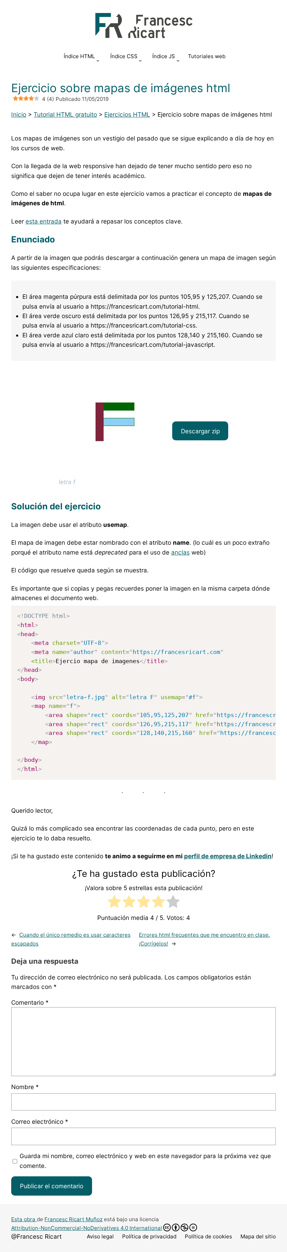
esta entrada (44, 221)
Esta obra (24, 1219)
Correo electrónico (39, 1121)
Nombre (25, 1087)
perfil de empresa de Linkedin (228, 856)
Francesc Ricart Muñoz (73, 1219)
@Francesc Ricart (36, 1236)
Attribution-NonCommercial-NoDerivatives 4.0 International (86, 1228)
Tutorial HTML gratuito (65, 114)
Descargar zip (200, 431)
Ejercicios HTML (127, 114)
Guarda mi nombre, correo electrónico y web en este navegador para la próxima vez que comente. (145, 1160)
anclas (180, 552)
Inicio (18, 114)
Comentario (30, 1002)
